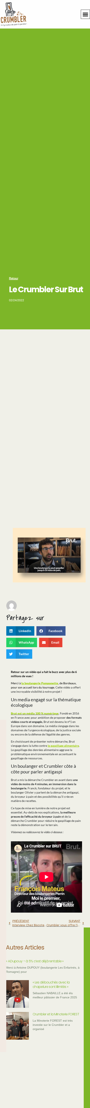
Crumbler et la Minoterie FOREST (56, 1014)
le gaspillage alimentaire (63, 745)
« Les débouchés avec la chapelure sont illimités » (51, 984)
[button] (85, 14)
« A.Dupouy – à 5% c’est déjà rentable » (34, 961)
